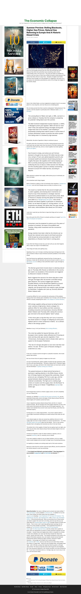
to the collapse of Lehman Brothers (55, 299)
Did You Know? (55, 586)
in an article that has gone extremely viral (48, 396)
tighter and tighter (31, 148)
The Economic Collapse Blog (39, 527)
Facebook (30, 541)
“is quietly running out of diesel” (44, 366)
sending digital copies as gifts (42, 522)
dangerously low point (45, 199)
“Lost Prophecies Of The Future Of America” (50, 516)
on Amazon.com (48, 512)
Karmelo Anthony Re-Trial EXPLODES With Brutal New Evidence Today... (73, 154)
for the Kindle (47, 453)
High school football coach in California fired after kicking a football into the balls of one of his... (73, 126)
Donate (31, 586)
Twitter (37, 541)
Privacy (40, 586)
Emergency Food (47, 586)
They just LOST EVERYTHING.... (72, 166)
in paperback (37, 453)
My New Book (17, 586)
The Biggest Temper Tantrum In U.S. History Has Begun (40, 582)
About (36, 586)
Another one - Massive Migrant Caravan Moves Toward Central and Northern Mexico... (73, 140)
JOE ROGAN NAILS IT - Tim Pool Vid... (72, 177)
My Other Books (25, 586)
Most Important (63, 586)
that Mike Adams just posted (34, 422)
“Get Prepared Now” (44, 517)
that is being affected (51, 328)
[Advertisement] (40, 10)
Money (29, 578)
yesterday (34, 435)
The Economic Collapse (40, 20)
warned (57, 385)
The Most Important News (39, 529)
